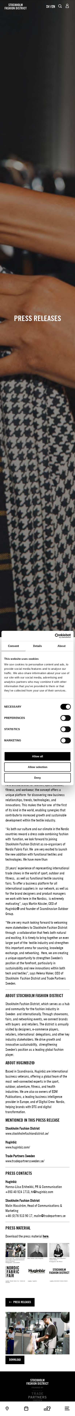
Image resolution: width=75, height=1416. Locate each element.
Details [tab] (37, 645)
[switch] (65, 718)
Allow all (37, 756)
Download (15, 1359)
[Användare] (67, 6)
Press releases (22, 1302)
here (45, 1236)
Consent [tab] (13, 645)
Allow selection (37, 767)
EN (53, 6)
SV (48, 6)
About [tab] (62, 645)
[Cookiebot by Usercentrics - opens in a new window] (55, 636)
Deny (37, 777)
